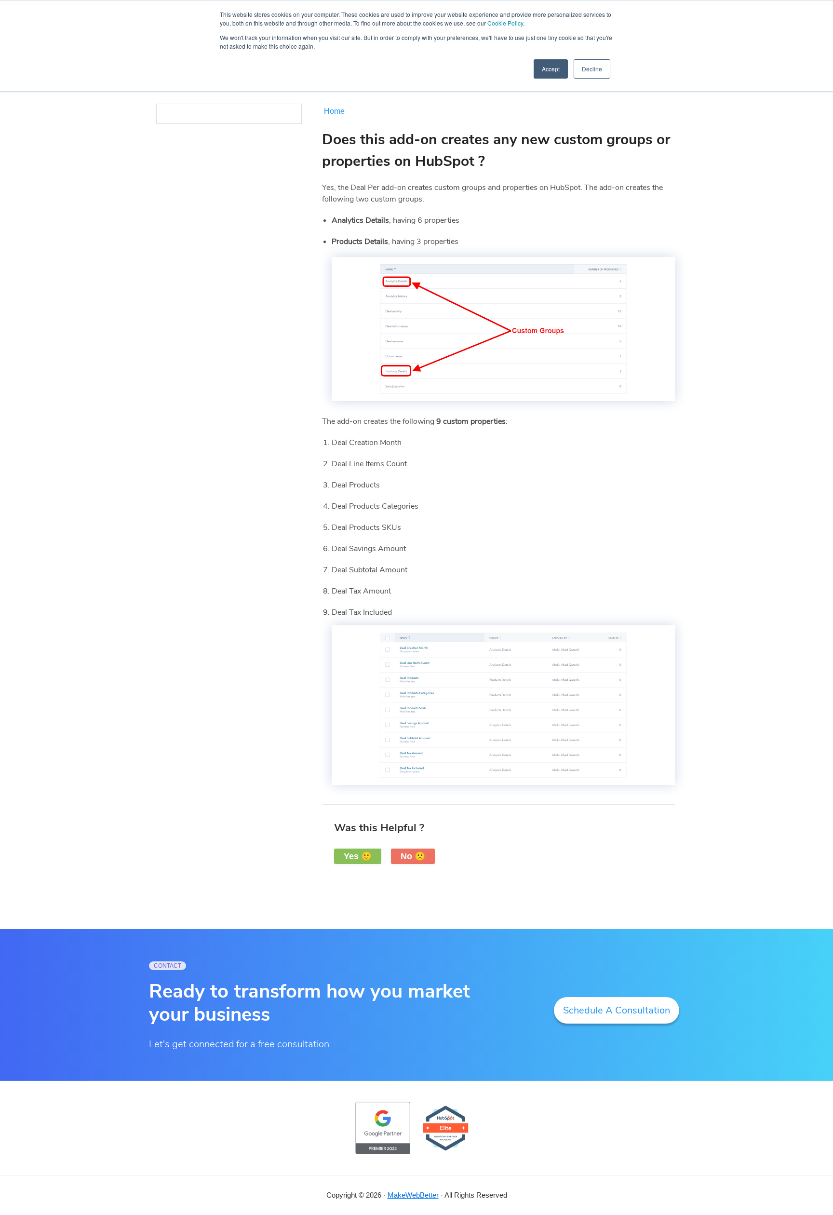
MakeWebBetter (413, 1195)
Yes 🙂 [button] (358, 856)
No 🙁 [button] (413, 856)
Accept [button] (551, 69)
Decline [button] (592, 69)
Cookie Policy (505, 23)
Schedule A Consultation (616, 1010)
